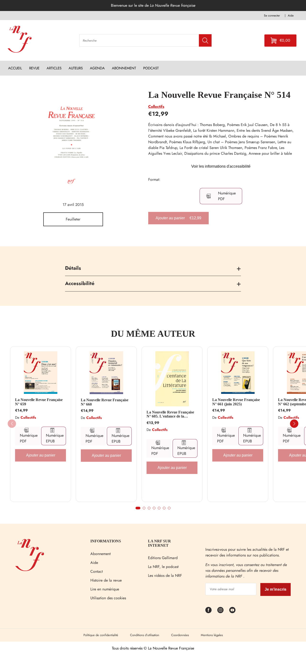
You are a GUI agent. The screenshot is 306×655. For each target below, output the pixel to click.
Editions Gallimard (163, 558)
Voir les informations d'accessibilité (221, 166)
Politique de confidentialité (100, 635)
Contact (96, 571)
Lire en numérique (104, 589)
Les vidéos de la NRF (165, 575)
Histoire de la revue (106, 580)
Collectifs (156, 106)
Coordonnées (180, 635)
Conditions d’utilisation (144, 635)
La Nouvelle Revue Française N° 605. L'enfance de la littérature (170, 414)
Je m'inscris (275, 589)
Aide (94, 562)
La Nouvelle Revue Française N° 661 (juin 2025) (236, 402)
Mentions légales (212, 635)
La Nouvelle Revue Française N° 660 (104, 402)
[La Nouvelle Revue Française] (29, 569)
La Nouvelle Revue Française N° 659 (39, 402)
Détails (73, 268)
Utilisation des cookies (108, 598)
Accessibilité (79, 283)
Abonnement (100, 553)
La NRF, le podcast (163, 566)
